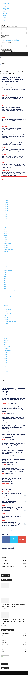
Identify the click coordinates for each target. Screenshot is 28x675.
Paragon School (7, 346)
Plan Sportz (6, 348)
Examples (6, 251)
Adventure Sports (7, 189)
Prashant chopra (7, 354)
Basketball (6, 204)
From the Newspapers (8, 270)
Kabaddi (5, 311)
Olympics (6, 332)
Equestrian (6, 245)
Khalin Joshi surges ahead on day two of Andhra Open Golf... (13, 606)
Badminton (6, 198)
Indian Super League (8, 301)
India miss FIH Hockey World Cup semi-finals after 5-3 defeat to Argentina (13, 150)
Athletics (5, 194)
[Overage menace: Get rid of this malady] (14, 585)
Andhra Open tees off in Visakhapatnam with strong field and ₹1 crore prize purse (12, 524)
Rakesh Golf (6, 364)
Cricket (4, 19)
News (5, 329)
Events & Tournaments (8, 249)
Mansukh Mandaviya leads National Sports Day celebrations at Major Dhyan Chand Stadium (13, 99)
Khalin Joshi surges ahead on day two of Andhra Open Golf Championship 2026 (12, 501)
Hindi (5, 280)
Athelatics (6, 192)
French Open (6, 268)
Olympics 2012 (7, 334)
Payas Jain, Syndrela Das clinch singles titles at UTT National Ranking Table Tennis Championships (13, 174)
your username (5, 30)
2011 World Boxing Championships (10, 185)
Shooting (6, 373)
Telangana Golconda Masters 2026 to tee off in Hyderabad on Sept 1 (12, 79)
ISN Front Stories (7, 309)
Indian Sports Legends (8, 296)
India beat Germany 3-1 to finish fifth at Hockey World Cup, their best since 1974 (13, 130)
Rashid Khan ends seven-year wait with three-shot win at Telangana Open (14, 120)
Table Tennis (5, 170)
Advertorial (6, 190)
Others (5, 342)
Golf (4, 11)
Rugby (5, 366)
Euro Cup (6, 247)
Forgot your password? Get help (9, 39)
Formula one (6, 266)
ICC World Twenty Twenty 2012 (10, 292)
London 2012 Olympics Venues (10, 321)
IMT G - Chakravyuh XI (8, 294)
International (6, 303)
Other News (6, 338)
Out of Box (6, 344)
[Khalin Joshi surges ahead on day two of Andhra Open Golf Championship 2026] (14, 600)
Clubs (5, 227)
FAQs (5, 255)
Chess (5, 220)
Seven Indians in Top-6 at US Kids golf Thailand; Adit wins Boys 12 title (12, 516)
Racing (4, 17)
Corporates (6, 229)
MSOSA (5, 327)
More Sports (6, 95)
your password (5, 35)
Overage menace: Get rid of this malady (11, 40)
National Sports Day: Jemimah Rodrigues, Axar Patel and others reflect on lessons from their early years (12, 110)
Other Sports (6, 340)
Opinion (5, 336)
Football (5, 10)
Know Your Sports (7, 313)
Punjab (5, 356)
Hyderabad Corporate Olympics (10, 290)
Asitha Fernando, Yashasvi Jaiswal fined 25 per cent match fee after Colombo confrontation (12, 158)
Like (6, 536)
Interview (5, 15)
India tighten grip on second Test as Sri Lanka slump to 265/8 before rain (13, 143)
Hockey (5, 13)
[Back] (1, 23)
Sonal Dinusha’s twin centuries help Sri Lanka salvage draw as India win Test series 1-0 (13, 136)
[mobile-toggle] (2, 54)
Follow (14, 536)
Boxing (5, 214)
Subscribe (22, 536)
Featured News (7, 257)
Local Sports (6, 8)
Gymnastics (6, 278)
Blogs (5, 212)
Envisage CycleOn (7, 243)
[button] (26, 54)
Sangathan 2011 (7, 367)
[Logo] (4, 57)
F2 (4, 253)
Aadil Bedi (6, 187)
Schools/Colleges (7, 371)
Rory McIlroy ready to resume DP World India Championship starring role (12, 509)
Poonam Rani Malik (7, 350)
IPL (4, 307)
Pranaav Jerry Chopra (8, 352)
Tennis (4, 20)
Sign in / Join (6, 3)
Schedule (6, 369)
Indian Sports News (8, 297)
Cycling (5, 239)
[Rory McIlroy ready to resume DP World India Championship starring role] (14, 615)
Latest (4, 6)
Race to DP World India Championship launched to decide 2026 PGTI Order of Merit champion (13, 166)
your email (4, 48)
